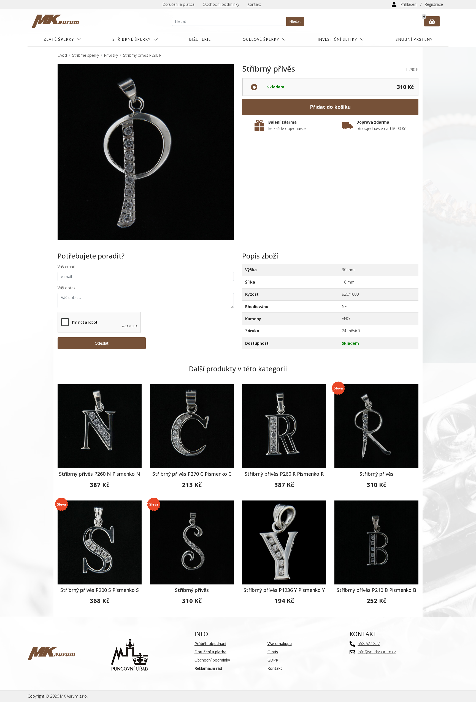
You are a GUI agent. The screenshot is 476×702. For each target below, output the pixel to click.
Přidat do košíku (330, 107)
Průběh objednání (210, 643)
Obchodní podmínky (221, 4)
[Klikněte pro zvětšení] (146, 152)
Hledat (295, 21)
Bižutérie (200, 39)
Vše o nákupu (279, 643)
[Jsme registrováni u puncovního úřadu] (129, 652)
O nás (272, 651)
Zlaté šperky (59, 39)
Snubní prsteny (414, 39)
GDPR (272, 660)
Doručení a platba (178, 4)
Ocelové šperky (261, 39)
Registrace (434, 4)
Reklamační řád (208, 668)
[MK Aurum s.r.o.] (51, 652)
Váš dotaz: (67, 287)
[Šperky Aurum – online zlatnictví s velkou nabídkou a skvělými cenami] (55, 21)
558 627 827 (369, 643)
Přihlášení (409, 4)
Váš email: (66, 266)
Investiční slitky (337, 39)
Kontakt (254, 4)
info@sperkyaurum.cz (377, 651)
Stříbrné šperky (131, 39)
